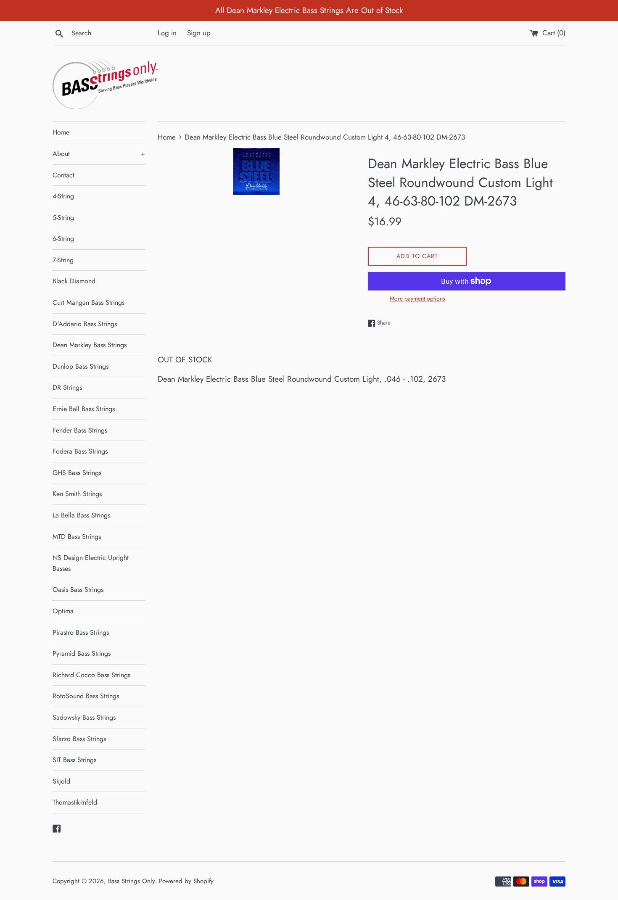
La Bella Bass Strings (81, 515)
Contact (63, 175)
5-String (63, 217)
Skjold (61, 781)
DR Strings (67, 387)
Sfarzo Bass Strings (79, 739)
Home (61, 132)
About (99, 153)
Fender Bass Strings (80, 430)
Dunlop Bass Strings (80, 366)
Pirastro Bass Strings (81, 632)
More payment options (417, 298)
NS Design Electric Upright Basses (91, 563)
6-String (63, 238)
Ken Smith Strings (77, 494)
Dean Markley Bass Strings (90, 345)
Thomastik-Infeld (75, 802)
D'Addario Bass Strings (85, 324)
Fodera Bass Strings (80, 451)
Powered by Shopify (186, 881)
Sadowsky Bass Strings (84, 717)
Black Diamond (74, 281)
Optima (63, 611)
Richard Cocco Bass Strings (91, 675)
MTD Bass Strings (77, 536)
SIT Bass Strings (74, 760)
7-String (63, 260)
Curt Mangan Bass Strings (88, 302)
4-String (63, 196)
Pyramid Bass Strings (82, 653)
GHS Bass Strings (77, 473)
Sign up (199, 33)
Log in (167, 33)
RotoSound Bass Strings (86, 696)
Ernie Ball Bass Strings (84, 409)
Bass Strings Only (131, 881)
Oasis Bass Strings (78, 589)
